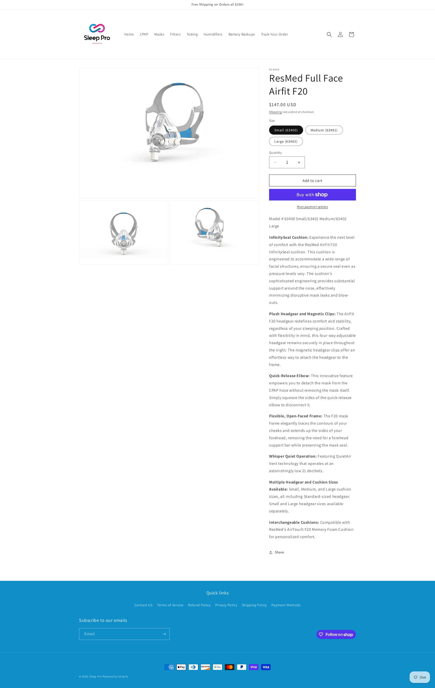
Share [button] (279, 552)
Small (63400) (286, 130)
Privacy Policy (226, 605)
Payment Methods (286, 605)
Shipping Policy (254, 605)
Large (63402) (286, 141)
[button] (329, 34)
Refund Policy (199, 605)
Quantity (275, 152)
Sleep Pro (95, 676)
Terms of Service (170, 605)
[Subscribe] (163, 634)
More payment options (312, 207)
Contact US (143, 605)
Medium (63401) (324, 130)
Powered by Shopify (115, 676)
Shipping (275, 112)
